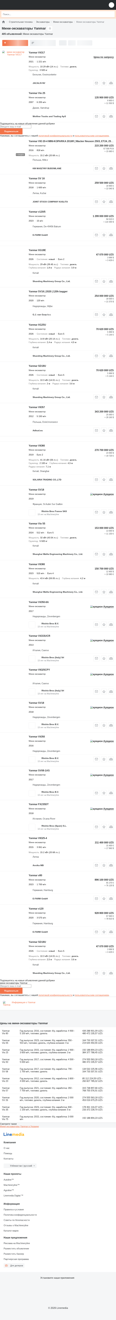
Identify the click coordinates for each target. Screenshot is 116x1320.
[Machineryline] (3, 22)
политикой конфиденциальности (55, 135)
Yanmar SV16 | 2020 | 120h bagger (48, 291)
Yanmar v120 (36, 908)
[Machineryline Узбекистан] (20, 5)
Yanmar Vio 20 (6, 1079)
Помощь (8, 1153)
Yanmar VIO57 (37, 407)
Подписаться (11, 131)
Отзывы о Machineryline (16, 1225)
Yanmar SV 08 (6, 1070)
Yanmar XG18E (37, 250)
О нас (7, 1148)
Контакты (8, 1158)
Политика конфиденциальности (20, 1214)
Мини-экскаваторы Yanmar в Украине (19, 1126)
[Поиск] (112, 14)
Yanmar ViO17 (37, 52)
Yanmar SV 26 (6, 1098)
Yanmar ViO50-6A (39, 602)
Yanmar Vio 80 (6, 1032)
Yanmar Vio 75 (6, 1117)
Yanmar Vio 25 (37, 93)
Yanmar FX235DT (39, 804)
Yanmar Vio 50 (6, 1060)
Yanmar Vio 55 (37, 523)
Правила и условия (14, 1209)
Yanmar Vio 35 (6, 1108)
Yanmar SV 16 (37, 178)
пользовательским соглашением (92, 135)
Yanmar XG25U (37, 324)
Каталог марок (11, 1230)
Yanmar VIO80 (37, 445)
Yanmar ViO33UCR (39, 636)
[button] (111, 5)
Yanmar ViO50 (37, 736)
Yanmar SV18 (36, 489)
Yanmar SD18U (37, 366)
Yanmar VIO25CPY (39, 669)
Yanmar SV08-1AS (39, 770)
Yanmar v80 (35, 875)
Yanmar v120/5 (37, 211)
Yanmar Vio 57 (6, 1089)
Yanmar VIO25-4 (38, 838)
